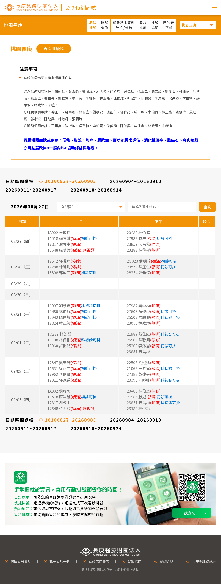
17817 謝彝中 (59, 402)
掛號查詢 (104, 25)
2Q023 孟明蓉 (152, 261)
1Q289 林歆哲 (59, 334)
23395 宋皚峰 (153, 380)
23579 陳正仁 (151, 266)
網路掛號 (92, 25)
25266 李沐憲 (151, 345)
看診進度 (143, 25)
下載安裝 (188, 513)
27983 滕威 (149, 238)
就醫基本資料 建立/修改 (124, 25)
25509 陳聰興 (153, 317)
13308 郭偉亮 (72, 272)
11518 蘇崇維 (72, 238)
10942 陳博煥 (72, 317)
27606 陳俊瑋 (151, 311)
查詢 (207, 207)
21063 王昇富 (153, 368)
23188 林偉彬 (138, 408)
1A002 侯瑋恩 (59, 232)
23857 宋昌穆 (138, 351)
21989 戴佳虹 (153, 334)
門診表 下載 (168, 25)
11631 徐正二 (72, 368)
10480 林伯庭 (72, 311)
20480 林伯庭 (138, 232)
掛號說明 (155, 25)
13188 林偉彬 (74, 340)
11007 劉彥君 (74, 305)
